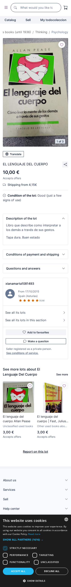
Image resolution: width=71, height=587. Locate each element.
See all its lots (15, 312)
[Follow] (61, 44)
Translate (15, 154)
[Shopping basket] (65, 7)
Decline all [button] (51, 571)
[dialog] (35, 551)
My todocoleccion (53, 20)
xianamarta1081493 (19, 283)
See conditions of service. (22, 353)
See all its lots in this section (25, 320)
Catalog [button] (10, 20)
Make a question (38, 341)
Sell (28, 20)
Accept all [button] (18, 571)
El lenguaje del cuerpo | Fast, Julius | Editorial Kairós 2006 (52, 419)
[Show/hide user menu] (5, 8)
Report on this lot (35, 451)
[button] (35, 218)
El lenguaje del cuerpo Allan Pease (16, 419)
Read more (34, 534)
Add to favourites (38, 332)
